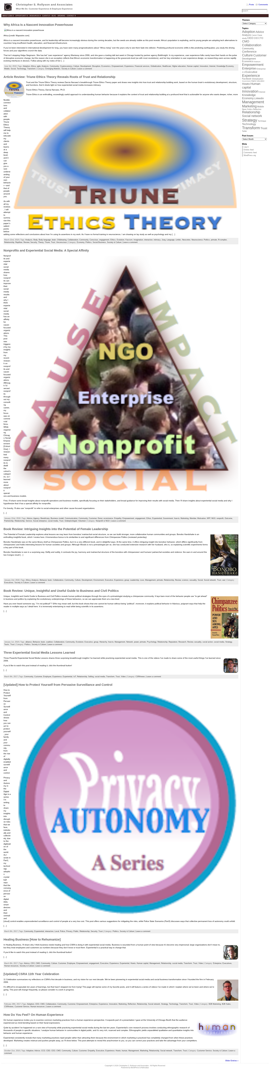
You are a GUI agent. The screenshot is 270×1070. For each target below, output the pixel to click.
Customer (93, 518)
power (136, 642)
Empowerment (117, 66)
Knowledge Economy (225, 66)
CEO (33, 963)
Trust (53, 242)
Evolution (120, 240)
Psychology (151, 642)
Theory (41, 242)
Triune (47, 242)
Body (35, 240)
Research (182, 642)
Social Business (99, 242)
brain (54, 240)
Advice (29, 518)
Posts (251, 5)
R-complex (222, 240)
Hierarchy (103, 642)
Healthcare (166, 66)
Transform (31, 69)
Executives (8, 582)
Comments (263, 5)
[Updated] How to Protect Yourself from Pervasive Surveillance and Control (58, 684)
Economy (80, 242)
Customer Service (22, 1006)
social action (207, 642)
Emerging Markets (52, 69)
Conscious (94, 240)
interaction (148, 240)
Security (33, 242)
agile (39, 66)
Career (254, 35)
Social (13, 69)
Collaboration (73, 240)
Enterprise (217, 963)
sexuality (193, 580)
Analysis (45, 66)
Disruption (96, 66)
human (124, 1051)
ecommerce (108, 518)
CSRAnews (140, 676)
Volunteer (82, 521)
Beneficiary (45, 518)
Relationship (9, 242)
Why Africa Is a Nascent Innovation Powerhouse (38, 24)
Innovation (204, 66)
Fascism (128, 240)
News (244, 109)
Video (123, 676)
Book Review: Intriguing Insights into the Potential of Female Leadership (56, 529)
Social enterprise (40, 521)
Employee (47, 676)
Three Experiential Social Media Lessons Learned (39, 652)
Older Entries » (231, 1061)
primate (214, 240)
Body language (45, 240)
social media (53, 521)
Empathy (117, 518)
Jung (164, 240)
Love (142, 580)
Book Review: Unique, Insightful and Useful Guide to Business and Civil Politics (61, 590)
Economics (106, 66)
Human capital (193, 66)
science (185, 580)
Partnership (9, 521)
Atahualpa (145, 1068)
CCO (43, 1051)
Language (171, 240)
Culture (76, 66)
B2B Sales (226, 1004)
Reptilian (18, 242)
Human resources (11, 966)
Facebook (246, 79)
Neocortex (186, 240)
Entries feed (249, 150)
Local (57, 931)
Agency (36, 518)
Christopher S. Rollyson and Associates (44, 4)
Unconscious (61, 242)
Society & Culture (68, 69)
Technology (21, 69)
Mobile (7, 69)
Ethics (113, 240)
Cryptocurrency (66, 66)
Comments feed (250, 152)
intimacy (157, 240)
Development (85, 66)
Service (29, 521)
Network (129, 642)
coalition (49, 642)
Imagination (138, 240)
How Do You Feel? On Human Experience (33, 1014)
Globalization (156, 66)
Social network (210, 580)
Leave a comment (84, 69)
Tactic (6, 644)
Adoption (26, 66)
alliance (28, 642)
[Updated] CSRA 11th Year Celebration (31, 974)
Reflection (132, 1004)
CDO (48, 1051)
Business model (57, 518)
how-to (176, 518)
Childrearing (62, 240)
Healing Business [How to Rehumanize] (32, 939)
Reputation (173, 642)
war (223, 580)
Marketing (185, 518)
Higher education (179, 66)
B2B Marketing (215, 1004)
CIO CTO (258, 38)
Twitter (244, 131)
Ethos (148, 518)
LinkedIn (259, 98)
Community (54, 66)
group (126, 580)
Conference (249, 51)
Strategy (228, 642)
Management (150, 580)
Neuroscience (197, 240)
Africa (33, 66)
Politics (207, 240)
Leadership (134, 580)
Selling (91, 676)
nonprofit (220, 518)
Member (193, 518)
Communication (71, 518)
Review (26, 242)
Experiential (157, 518)
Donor (100, 518)
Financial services (142, 66)
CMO (38, 963)
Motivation (201, 518)
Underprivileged (71, 521)
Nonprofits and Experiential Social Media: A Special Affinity (46, 250)
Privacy (69, 931)
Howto (133, 963)
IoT (74, 676)
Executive (109, 580)
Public (75, 931)
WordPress (135, 1068)
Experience (129, 66)
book (50, 580)
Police (62, 931)
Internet (212, 66)
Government (168, 518)
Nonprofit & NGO (103, 521)
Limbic (178, 240)
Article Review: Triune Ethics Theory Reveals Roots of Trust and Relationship (59, 77)
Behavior (43, 580)
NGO (213, 518)
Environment (99, 580)
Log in (246, 147)
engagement (104, 240)
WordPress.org (250, 155)
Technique (262, 121)
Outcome (228, 518)
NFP (208, 518)
